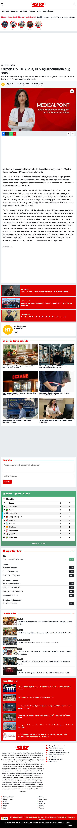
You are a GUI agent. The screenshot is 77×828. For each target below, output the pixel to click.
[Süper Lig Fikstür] (73, 551)
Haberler (4, 65)
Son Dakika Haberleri (55, 759)
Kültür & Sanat (8, 799)
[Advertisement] (38, 49)
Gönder (7, 482)
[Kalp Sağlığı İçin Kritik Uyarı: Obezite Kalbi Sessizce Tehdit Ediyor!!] (56, 381)
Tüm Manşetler (53, 757)
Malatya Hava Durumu (56, 748)
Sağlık (12, 65)
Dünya (41, 797)
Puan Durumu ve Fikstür (56, 755)
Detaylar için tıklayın (38, 543)
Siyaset (41, 805)
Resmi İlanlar (48, 11)
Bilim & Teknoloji (23, 640)
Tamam (70, 825)
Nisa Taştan (18, 328)
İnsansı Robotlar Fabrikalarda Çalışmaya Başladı (38, 643)
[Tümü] (73, 613)
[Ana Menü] (2, 4)
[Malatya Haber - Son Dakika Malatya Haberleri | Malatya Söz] (38, 4)
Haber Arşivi (52, 761)
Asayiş (5, 801)
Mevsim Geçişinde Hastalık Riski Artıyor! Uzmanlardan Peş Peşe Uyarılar (43, 663)
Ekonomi (23, 11)
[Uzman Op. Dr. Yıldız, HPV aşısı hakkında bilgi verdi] (38, 109)
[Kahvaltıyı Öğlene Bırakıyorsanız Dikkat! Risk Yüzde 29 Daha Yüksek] (20, 354)
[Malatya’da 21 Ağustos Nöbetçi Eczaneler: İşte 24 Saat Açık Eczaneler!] (20, 381)
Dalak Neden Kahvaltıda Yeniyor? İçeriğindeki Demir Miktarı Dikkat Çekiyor (44, 623)
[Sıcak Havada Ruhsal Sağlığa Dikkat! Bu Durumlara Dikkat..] (20, 409)
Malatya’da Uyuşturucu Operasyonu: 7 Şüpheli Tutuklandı (56, 17)
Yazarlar (14, 11)
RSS (5, 818)
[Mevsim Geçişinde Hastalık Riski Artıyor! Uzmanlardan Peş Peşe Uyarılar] (56, 354)
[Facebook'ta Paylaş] (3, 134)
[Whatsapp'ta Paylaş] (11, 134)
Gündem (5, 11)
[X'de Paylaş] (7, 134)
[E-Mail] (16, 332)
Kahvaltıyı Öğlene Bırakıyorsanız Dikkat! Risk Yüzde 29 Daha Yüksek (45, 633)
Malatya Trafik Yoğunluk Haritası (59, 752)
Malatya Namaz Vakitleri (56, 750)
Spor (39, 11)
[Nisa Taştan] (8, 330)
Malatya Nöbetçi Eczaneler (57, 746)
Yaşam (32, 11)
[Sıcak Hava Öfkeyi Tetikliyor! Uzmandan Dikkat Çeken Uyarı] (56, 409)
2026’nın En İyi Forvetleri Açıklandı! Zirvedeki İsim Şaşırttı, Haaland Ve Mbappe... (44, 653)
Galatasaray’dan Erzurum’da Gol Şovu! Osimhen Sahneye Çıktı (43, 673)
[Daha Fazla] (14, 134)
